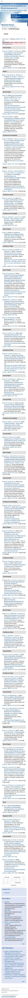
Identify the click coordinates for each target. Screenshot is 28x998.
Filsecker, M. (5, 437)
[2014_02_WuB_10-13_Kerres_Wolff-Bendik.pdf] (18, 705)
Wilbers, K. (14, 237)
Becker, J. (6, 99)
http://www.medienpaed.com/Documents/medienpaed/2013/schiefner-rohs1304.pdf (15, 853)
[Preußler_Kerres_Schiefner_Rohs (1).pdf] (2, 474)
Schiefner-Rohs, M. (14, 456)
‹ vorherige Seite (16, 877)
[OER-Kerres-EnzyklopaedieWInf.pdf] (18, 114)
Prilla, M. (14, 147)
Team (8, 26)
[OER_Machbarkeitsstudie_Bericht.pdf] (20, 86)
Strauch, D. (19, 788)
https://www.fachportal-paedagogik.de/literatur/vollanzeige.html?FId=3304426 (14, 188)
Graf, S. (20, 754)
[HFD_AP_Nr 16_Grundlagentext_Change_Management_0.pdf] (18, 191)
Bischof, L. (5, 171)
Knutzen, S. (13, 172)
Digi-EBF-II (8, 910)
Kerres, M (4, 95)
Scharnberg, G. (12, 379)
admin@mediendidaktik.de (8, 996)
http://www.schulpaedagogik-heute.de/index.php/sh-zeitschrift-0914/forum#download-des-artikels (13, 592)
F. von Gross (18, 319)
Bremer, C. (11, 171)
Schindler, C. (17, 249)
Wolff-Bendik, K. (6, 299)
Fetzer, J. (6, 620)
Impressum (5, 989)
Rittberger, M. (7, 76)
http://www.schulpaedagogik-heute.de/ (14, 720)
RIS (25, 39)
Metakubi (7, 902)
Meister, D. (7, 321)
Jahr (3, 40)
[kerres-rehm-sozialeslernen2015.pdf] (20, 413)
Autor (3, 39)
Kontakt (4, 992)
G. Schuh (20, 387)
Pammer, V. (9, 147)
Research (7, 892)
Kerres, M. (5, 51)
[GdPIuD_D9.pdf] (18, 798)
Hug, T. (10, 488)
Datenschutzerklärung (9, 990)
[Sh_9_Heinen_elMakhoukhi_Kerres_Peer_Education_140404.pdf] (18, 628)
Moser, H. (9, 464)
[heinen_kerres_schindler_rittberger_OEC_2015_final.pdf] (18, 372)
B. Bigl (16, 774)
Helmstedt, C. (7, 380)
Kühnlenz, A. (19, 75)
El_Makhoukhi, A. (6, 580)
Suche (6, 34)
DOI (3, 86)
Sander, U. (14, 321)
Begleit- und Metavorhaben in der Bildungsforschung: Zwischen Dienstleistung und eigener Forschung (15, 953)
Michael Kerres (13, 26)
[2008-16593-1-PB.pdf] (18, 346)
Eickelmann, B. (12, 754)
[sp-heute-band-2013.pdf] (2, 723)
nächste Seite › (18, 882)
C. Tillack (21, 618)
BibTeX (18, 39)
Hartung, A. (11, 462)
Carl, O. (22, 139)
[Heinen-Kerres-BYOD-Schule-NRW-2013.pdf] (18, 740)
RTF (22, 39)
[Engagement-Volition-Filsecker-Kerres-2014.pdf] (20, 447)
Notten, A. (10, 421)
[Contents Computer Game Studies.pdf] (2, 782)
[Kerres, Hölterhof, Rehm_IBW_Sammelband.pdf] (18, 68)
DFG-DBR (7, 915)
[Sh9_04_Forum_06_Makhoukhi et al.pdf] (18, 595)
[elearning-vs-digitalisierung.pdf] (18, 242)
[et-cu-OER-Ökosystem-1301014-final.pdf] (18, 669)
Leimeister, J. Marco (9, 100)
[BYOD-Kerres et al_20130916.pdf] (18, 764)
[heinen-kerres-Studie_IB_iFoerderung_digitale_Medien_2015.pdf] (18, 297)
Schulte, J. (14, 76)
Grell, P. (23, 541)
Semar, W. (11, 788)
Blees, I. (4, 75)
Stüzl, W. (13, 541)
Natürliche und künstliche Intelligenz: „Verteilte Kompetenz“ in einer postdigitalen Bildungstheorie (14, 971)
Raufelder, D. (14, 620)
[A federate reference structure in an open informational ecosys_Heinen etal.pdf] (18, 266)
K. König (13, 121)
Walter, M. (12, 58)
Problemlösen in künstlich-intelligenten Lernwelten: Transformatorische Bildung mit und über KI (15, 976)
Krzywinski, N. (20, 172)
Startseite (3, 26)
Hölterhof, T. (11, 51)
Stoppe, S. (22, 774)
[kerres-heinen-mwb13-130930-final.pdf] (18, 552)
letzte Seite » (13, 885)
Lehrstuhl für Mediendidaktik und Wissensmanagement (14, 8)
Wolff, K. (11, 116)
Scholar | (4, 68)
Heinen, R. (5, 249)
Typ (7, 39)
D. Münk (6, 58)
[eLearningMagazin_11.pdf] (18, 832)
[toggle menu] (26, 1)
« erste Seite (6, 877)
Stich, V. (6, 389)
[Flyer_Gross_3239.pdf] (18, 326)
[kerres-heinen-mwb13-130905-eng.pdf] (18, 498)
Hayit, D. (4, 139)
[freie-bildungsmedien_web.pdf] (2, 554)
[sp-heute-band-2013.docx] (18, 721)
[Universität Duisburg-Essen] (19, 17)
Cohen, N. (20, 76)
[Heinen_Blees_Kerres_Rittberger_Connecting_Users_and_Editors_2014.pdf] (18, 523)
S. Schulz (12, 306)
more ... (24, 944)
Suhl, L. (17, 99)
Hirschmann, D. (11, 75)
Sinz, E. (12, 99)
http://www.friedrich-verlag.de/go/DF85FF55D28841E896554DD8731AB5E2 (14, 666)
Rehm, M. (18, 51)
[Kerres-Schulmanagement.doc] (18, 873)
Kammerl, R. (8, 542)
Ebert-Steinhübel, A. (20, 171)
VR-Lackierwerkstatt (10, 937)
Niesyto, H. (18, 462)
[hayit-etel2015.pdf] (18, 164)
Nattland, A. (20, 379)
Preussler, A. (12, 317)
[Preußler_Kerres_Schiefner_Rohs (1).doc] (18, 472)
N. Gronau (18, 97)
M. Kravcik (13, 145)
